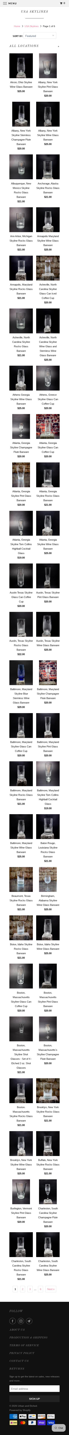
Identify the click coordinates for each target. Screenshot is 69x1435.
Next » (50, 1289)
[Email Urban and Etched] (30, 1321)
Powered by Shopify (19, 1410)
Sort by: (18, 36)
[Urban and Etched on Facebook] (13, 1321)
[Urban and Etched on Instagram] (21, 1321)
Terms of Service (24, 1345)
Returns (16, 1369)
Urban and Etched (27, 1406)
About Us (17, 1330)
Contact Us (19, 1361)
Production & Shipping (28, 1337)
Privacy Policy (21, 1353)
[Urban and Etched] (34, 3)
